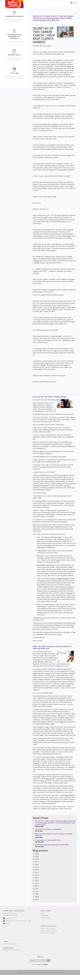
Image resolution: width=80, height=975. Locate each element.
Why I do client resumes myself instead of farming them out (52, 647)
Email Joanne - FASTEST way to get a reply (18, 921)
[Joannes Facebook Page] (44, 964)
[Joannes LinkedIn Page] (42, 964)
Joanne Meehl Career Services (14, 911)
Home (8, 923)
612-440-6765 (10, 918)
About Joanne (46, 911)
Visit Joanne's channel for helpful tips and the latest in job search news (14, 78)
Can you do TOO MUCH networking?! (49, 396)
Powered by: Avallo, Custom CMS (52, 972)
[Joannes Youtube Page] (46, 964)
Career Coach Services (49, 926)
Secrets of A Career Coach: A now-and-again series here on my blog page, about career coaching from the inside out (53, 18)
